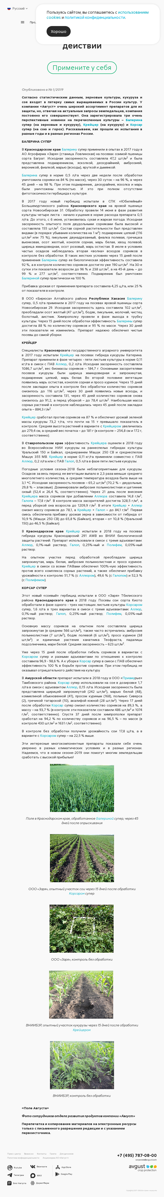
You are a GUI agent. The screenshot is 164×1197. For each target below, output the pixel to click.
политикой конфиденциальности (95, 17)
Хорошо (58, 31)
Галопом (119, 575)
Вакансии (29, 1153)
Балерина (134, 120)
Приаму (129, 678)
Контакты (42, 1153)
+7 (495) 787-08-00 (137, 1155)
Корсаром (134, 604)
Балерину (69, 149)
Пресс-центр (14, 1153)
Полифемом (35, 580)
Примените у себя (82, 67)
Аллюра (100, 496)
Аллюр (61, 364)
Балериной (30, 278)
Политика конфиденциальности (23, 1157)
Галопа (27, 500)
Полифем (114, 545)
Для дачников (66, 1153)
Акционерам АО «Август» (56, 1157)
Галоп (69, 461)
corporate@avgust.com (146, 1160)
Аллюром (86, 575)
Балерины (49, 260)
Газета (53, 1153)
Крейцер (90, 124)
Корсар (136, 124)
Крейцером (112, 426)
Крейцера (99, 443)
